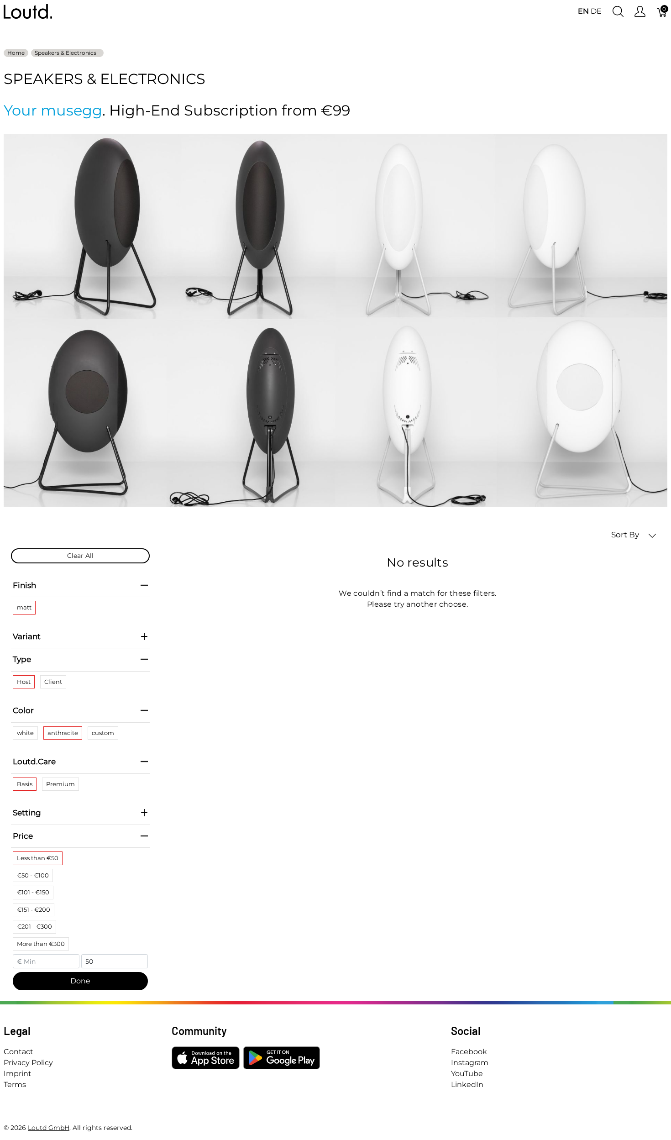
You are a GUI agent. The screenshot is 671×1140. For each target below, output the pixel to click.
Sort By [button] (626, 534)
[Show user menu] (639, 11)
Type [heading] (22, 659)
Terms (15, 1084)
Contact (18, 1051)
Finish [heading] (24, 585)
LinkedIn (467, 1084)
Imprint (17, 1073)
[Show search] (618, 11)
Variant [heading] (27, 636)
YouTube (467, 1073)
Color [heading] (23, 710)
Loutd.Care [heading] (34, 761)
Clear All (80, 556)
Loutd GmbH (48, 1128)
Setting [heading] (27, 812)
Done (80, 981)
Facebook (469, 1051)
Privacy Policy (28, 1062)
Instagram (469, 1062)
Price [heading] (23, 836)
